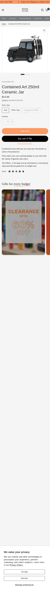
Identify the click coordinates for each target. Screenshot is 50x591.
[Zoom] (44, 30)
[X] (13, 171)
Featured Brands (25, 18)
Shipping (5, 100)
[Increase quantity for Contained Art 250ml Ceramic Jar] (12, 121)
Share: (4, 171)
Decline (24, 578)
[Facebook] (9, 171)
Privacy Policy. (16, 565)
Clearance (12, 18)
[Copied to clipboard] (23, 171)
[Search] (42, 10)
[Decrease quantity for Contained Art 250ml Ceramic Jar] (4, 121)
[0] (46, 10)
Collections (38, 18)
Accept (24, 572)
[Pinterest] (16, 171)
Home (4, 18)
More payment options (25, 143)
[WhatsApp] (19, 171)
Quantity (5, 116)
